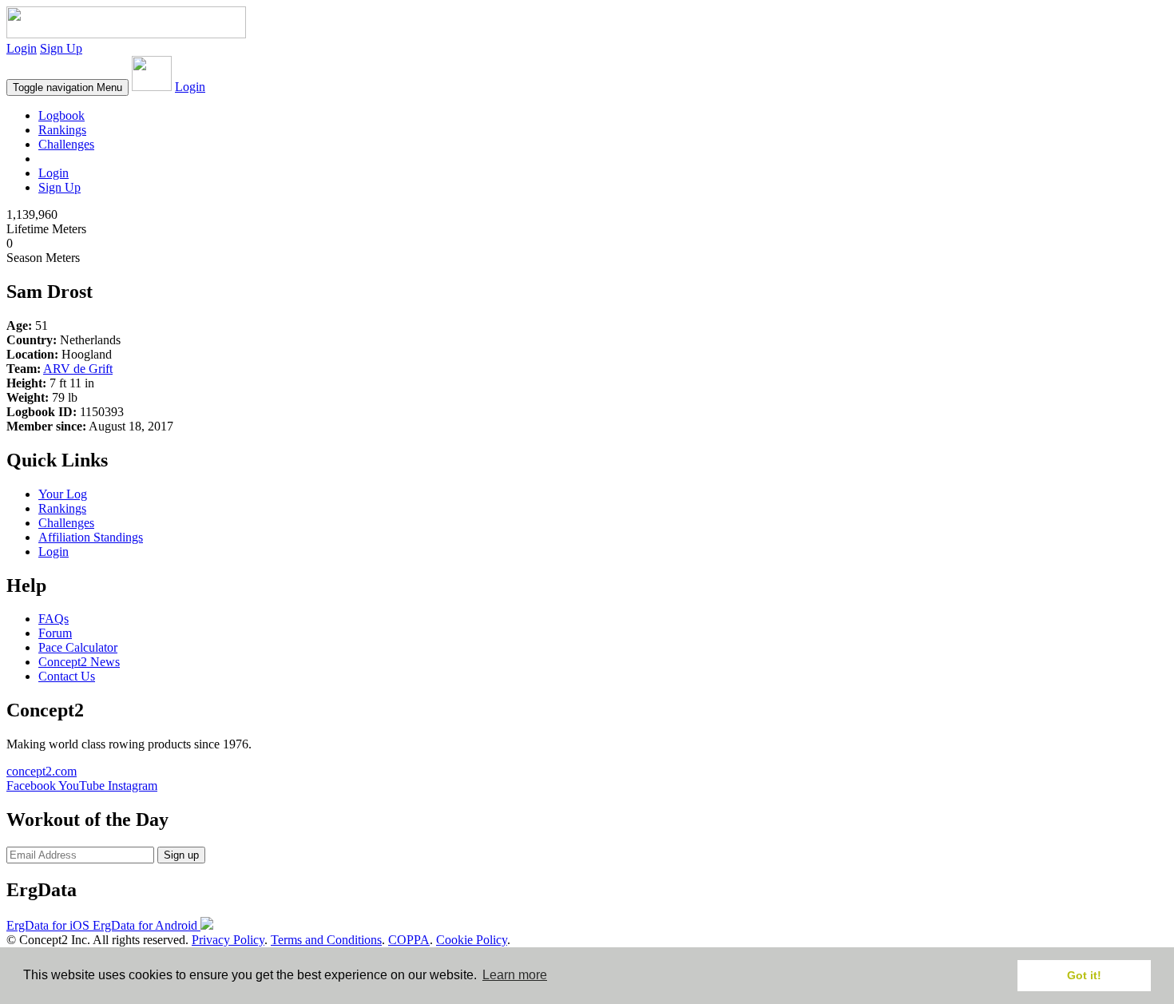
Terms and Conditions (326, 939)
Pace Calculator (77, 647)
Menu (67, 87)
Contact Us (66, 676)
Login (21, 48)
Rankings (62, 130)
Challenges (66, 144)
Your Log (62, 494)
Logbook (61, 115)
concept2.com (41, 771)
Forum (55, 633)
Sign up (181, 855)
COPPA (409, 939)
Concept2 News (79, 662)
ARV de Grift (78, 368)
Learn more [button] (514, 975)
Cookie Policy (471, 939)
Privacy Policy (228, 939)
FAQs (53, 618)
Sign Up (61, 48)
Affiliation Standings (90, 537)
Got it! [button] (1084, 975)
